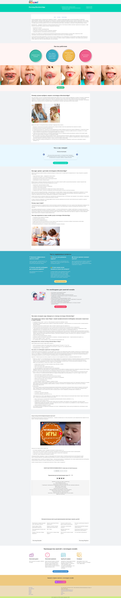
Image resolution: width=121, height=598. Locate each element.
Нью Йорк (31, 587)
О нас (62, 592)
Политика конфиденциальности (67, 589)
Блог (62, 594)
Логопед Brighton (84, 540)
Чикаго (30, 589)
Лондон (30, 592)
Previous (44, 155)
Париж (30, 593)
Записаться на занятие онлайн (60, 571)
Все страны (31, 594)
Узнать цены (60, 87)
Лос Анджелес (31, 588)
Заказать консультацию (60, 281)
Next (77, 155)
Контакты (63, 593)
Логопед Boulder (37, 540)
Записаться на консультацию (60, 162)
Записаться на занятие (60, 306)
